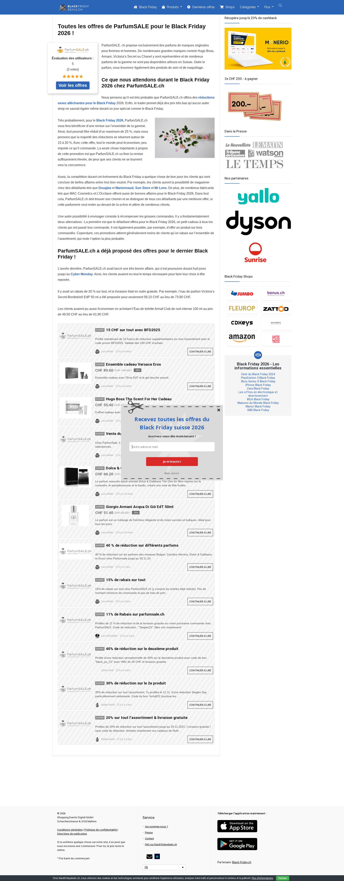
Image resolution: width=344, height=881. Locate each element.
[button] (172, 423)
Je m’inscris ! (172, 461)
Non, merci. (172, 472)
